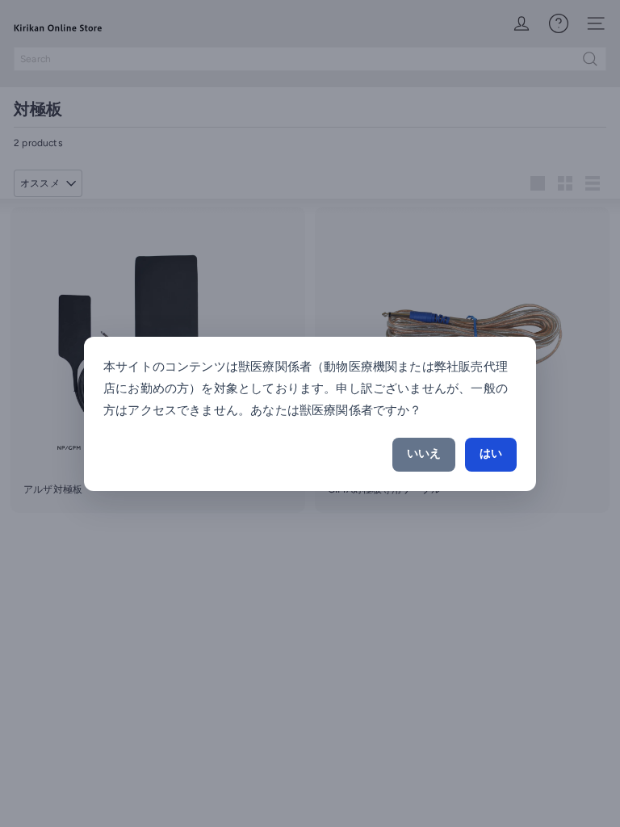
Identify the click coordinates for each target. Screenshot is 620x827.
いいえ (424, 453)
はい (491, 453)
